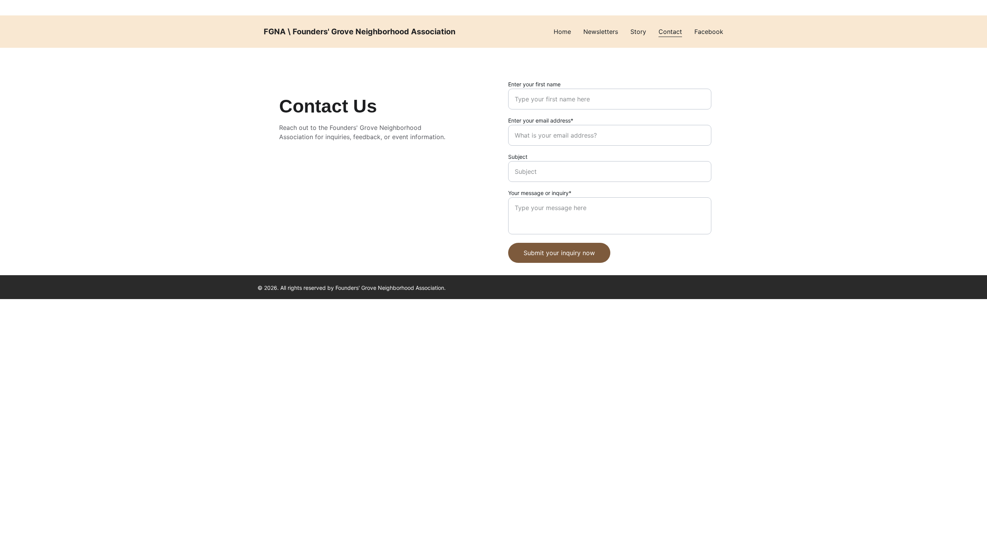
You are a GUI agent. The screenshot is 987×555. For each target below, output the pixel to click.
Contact (670, 31)
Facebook (708, 31)
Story (638, 31)
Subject (517, 156)
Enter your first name (534, 84)
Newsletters (600, 31)
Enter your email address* (540, 120)
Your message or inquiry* (539, 193)
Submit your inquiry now (559, 253)
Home (562, 31)
